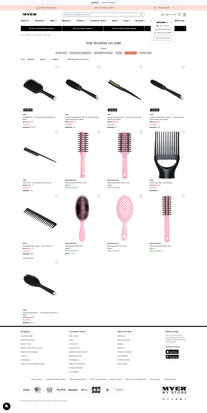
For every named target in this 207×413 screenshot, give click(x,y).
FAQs (71, 340)
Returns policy (36, 379)
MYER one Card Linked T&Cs (136, 379)
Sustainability (122, 356)
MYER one (121, 336)
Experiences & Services (78, 352)
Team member (170, 379)
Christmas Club (123, 360)
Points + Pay (25, 344)
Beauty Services (75, 356)
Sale (22, 34)
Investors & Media (124, 352)
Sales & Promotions (76, 364)
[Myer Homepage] (30, 16)
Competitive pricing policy (55, 379)
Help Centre (73, 336)
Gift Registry (74, 360)
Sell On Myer (122, 364)
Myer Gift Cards (123, 340)
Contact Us (73, 344)
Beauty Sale (29, 34)
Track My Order (27, 336)
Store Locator (74, 348)
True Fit (24, 356)
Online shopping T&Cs (77, 379)
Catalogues (25, 360)
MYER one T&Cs (116, 379)
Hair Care (38, 34)
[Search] (142, 15)
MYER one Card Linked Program (33, 364)
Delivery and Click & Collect (32, 348)
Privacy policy (155, 379)
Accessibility (74, 372)
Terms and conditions (98, 379)
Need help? (6, 406)
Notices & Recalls (76, 368)
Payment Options (28, 340)
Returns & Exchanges (29, 352)
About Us (120, 348)
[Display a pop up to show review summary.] (35, 127)
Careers (120, 344)
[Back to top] (201, 407)
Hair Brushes (47, 34)
